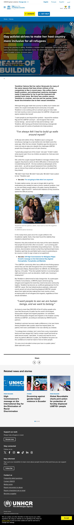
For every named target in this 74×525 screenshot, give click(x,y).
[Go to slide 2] (37, 422)
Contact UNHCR (9, 481)
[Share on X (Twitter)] (34, 362)
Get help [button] (45, 14)
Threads (31, 452)
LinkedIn (27, 452)
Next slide (57, 208)
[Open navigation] (5, 7)
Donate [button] (65, 8)
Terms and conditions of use (11, 513)
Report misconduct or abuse (13, 487)
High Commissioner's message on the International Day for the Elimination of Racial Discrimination (14, 404)
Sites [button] (69, 8)
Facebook (9, 452)
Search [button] (61, 8)
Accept (66, 518)
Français (53, 2)
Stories (11, 19)
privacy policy (6, 520)
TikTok (22, 452)
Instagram (14, 452)
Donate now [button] (9, 439)
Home (5, 19)
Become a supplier (10, 494)
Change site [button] (22, 2)
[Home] (13, 7)
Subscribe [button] (8, 468)
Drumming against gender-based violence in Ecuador (36, 399)
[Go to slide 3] (39, 422)
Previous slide (17, 208)
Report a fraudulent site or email (14, 490)
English (46, 2)
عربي (68, 2)
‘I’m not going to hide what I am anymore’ (39, 179)
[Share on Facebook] (39, 362)
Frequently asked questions (13, 478)
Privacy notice (7, 511)
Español (61, 2)
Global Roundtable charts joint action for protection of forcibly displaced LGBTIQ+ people (59, 401)
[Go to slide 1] (36, 422)
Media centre (8, 484)
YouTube (18, 452)
